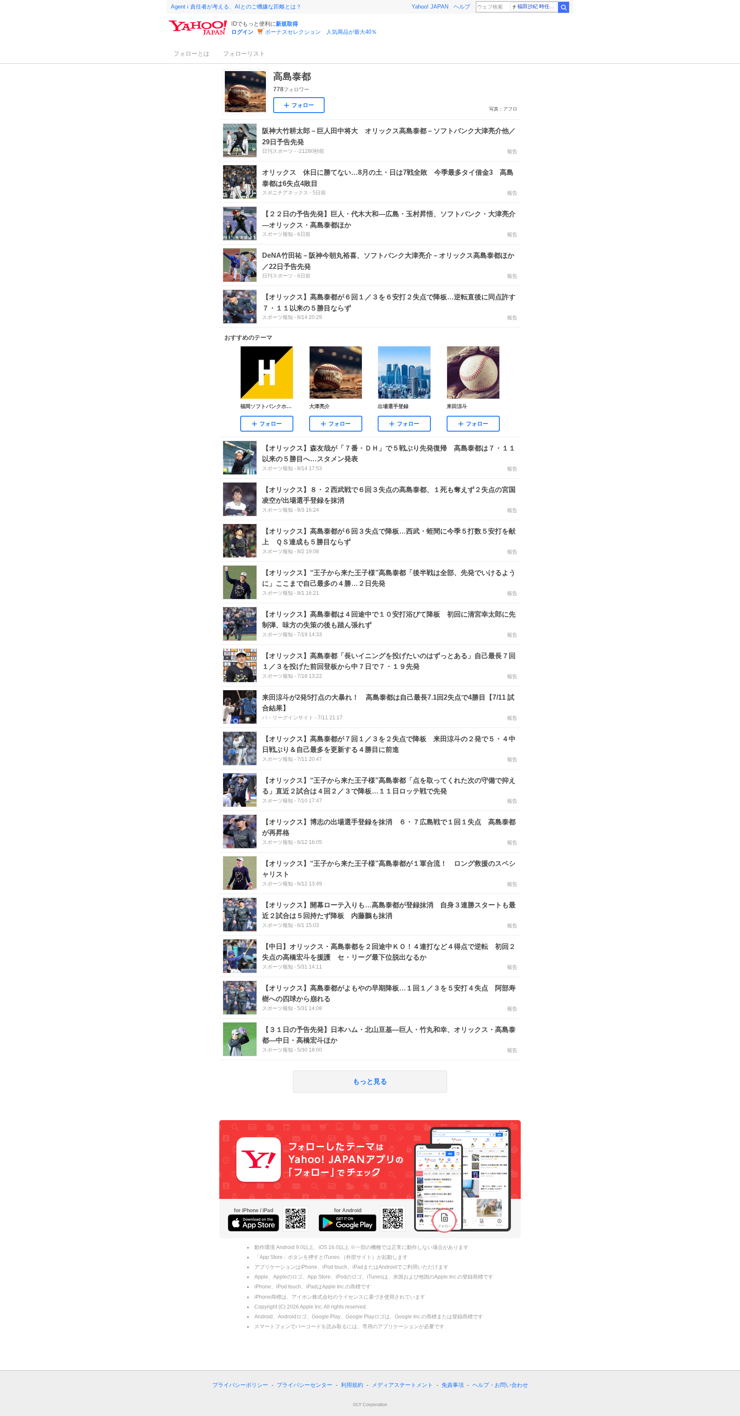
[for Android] (347, 1222)
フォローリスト (244, 53)
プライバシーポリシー (240, 1385)
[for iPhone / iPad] (253, 1222)
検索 (563, 7)
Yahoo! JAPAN (430, 6)
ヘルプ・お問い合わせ (500, 1385)
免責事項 (453, 1385)
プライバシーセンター (304, 1385)
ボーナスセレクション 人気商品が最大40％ (321, 32)
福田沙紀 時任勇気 (537, 6)
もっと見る (370, 1081)
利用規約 (352, 1385)
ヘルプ (462, 6)
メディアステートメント (402, 1385)
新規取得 (287, 24)
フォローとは (191, 53)
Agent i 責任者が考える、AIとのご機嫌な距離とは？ (236, 6)
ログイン (242, 32)
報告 (512, 152)
